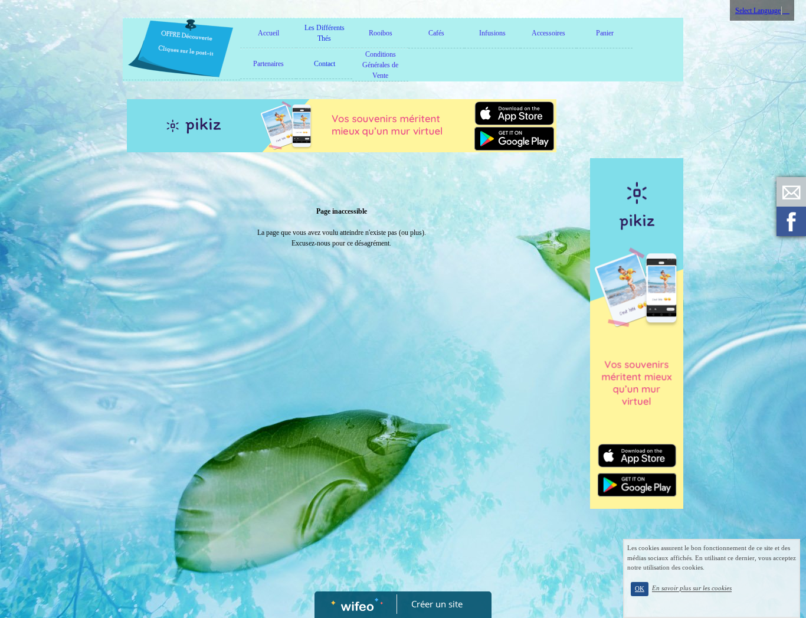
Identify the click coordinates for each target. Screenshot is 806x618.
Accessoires (548, 33)
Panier (605, 33)
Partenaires (268, 64)
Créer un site (437, 604)
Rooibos (380, 33)
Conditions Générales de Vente (380, 65)
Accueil (268, 33)
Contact (324, 64)
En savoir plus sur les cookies (692, 588)
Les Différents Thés (324, 33)
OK (639, 589)
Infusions (492, 33)
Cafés (436, 33)
